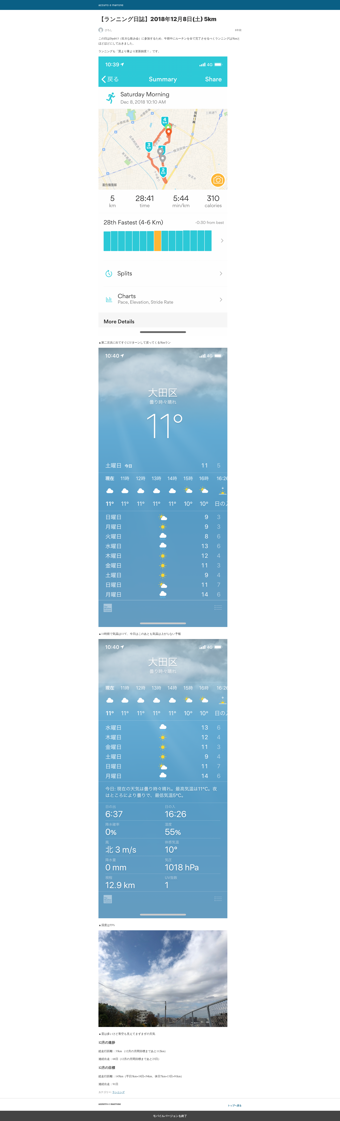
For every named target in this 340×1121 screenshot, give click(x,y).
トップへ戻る (235, 1105)
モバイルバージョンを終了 (170, 1116)
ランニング (118, 1092)
